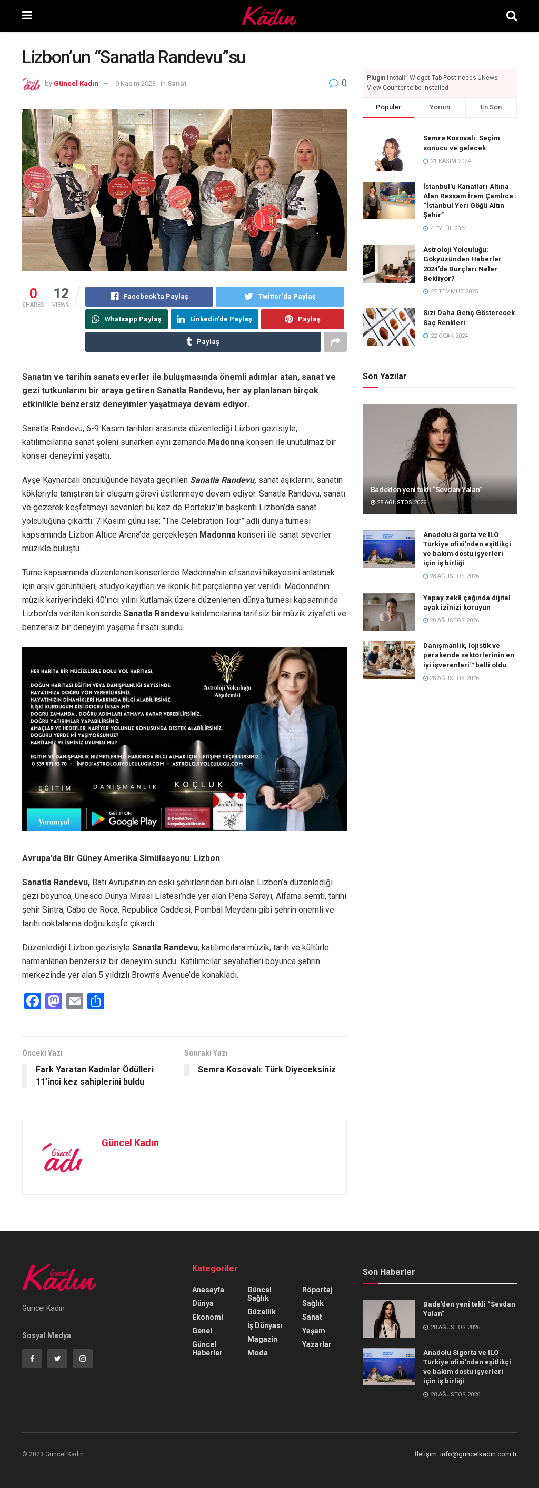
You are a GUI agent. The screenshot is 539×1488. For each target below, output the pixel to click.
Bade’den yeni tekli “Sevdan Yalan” (426, 489)
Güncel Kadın (76, 83)
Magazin (262, 1339)
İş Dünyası (265, 1325)
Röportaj (317, 1289)
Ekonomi (207, 1317)
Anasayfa (208, 1289)
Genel (202, 1331)
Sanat (176, 83)
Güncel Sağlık (259, 1293)
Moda (257, 1353)
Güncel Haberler (207, 1348)
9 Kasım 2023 (135, 83)
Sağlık (313, 1303)
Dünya (203, 1303)
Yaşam (313, 1331)
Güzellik (261, 1312)
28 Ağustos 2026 (400, 502)
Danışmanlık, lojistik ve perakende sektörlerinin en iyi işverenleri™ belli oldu (468, 655)
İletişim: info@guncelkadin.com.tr (466, 1454)
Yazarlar (317, 1344)
